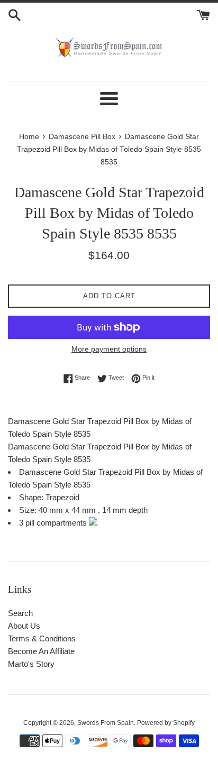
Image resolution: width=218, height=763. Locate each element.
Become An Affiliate (41, 651)
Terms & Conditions (42, 638)
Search (20, 613)
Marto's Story (31, 663)
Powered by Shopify (166, 723)
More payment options (109, 349)
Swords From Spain (105, 723)
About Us (24, 625)
